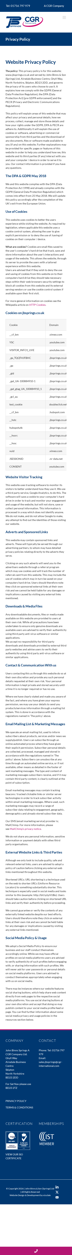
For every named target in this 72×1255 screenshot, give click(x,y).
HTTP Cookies (37, 304)
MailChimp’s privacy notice (25, 828)
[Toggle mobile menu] (64, 17)
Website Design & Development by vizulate (30, 1195)
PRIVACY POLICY (16, 1100)
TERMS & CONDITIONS (19, 1107)
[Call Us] (36, 1251)
